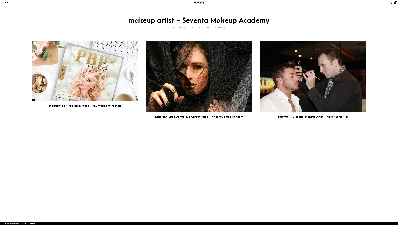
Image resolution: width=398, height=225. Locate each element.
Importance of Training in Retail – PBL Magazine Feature (85, 105)
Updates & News (220, 27)
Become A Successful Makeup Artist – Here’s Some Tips (313, 116)
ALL (173, 27)
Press (208, 27)
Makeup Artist (196, 27)
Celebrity (182, 27)
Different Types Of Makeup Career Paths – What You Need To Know (199, 116)
